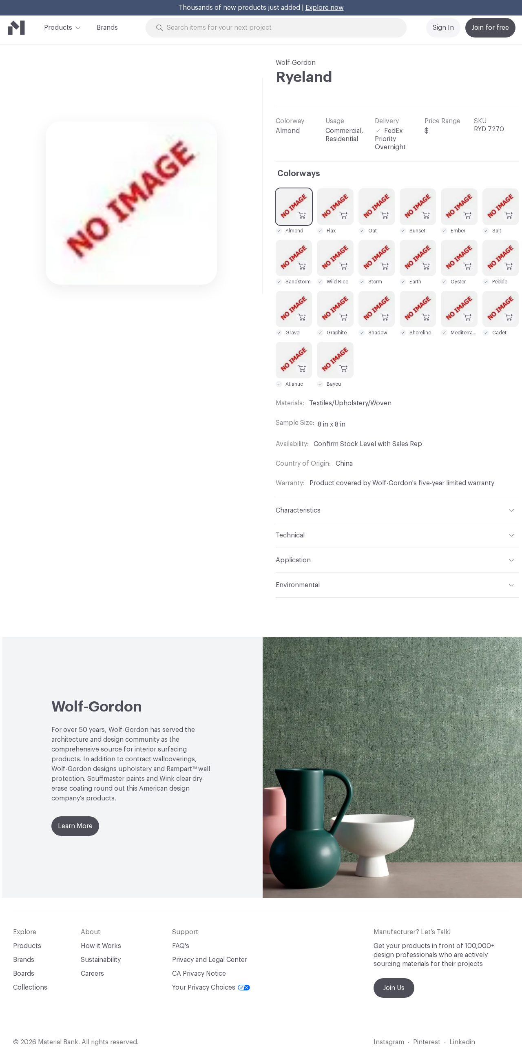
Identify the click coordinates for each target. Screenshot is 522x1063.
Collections (30, 987)
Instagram (389, 1042)
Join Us (394, 988)
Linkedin (462, 1042)
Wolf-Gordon (296, 63)
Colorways (298, 174)
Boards (23, 973)
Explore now (324, 7)
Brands (107, 27)
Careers (92, 973)
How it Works (101, 946)
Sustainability (101, 960)
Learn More (75, 826)
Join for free (490, 27)
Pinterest (426, 1042)
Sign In (443, 27)
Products (58, 27)
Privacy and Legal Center (209, 960)
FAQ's (180, 946)
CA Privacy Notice (199, 973)
